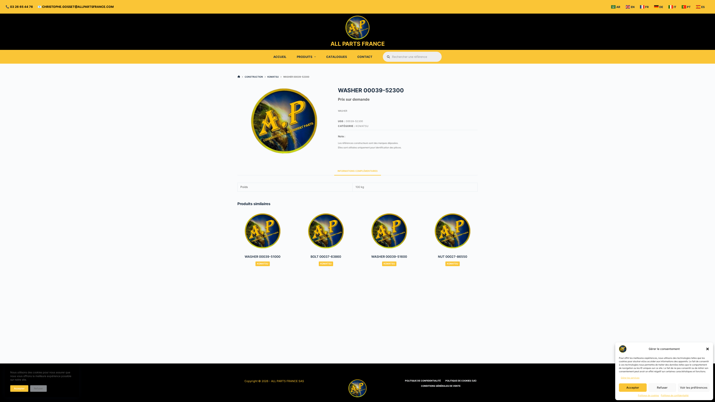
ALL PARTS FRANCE (358, 43)
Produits (304, 57)
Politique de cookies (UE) (460, 380)
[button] (707, 349)
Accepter (632, 387)
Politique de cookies (648, 395)
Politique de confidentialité (675, 395)
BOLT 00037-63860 (326, 257)
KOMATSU (362, 126)
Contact (364, 57)
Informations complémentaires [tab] (358, 171)
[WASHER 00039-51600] (389, 231)
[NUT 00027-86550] (452, 231)
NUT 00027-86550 (452, 257)
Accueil (279, 57)
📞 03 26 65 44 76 (19, 7)
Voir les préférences (693, 387)
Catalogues (336, 57)
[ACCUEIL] (238, 76)
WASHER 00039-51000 (262, 257)
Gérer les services (630, 377)
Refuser (662, 387)
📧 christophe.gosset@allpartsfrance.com (76, 7)
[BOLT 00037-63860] (326, 231)
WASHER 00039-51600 (389, 257)
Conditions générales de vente (440, 386)
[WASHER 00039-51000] (262, 231)
